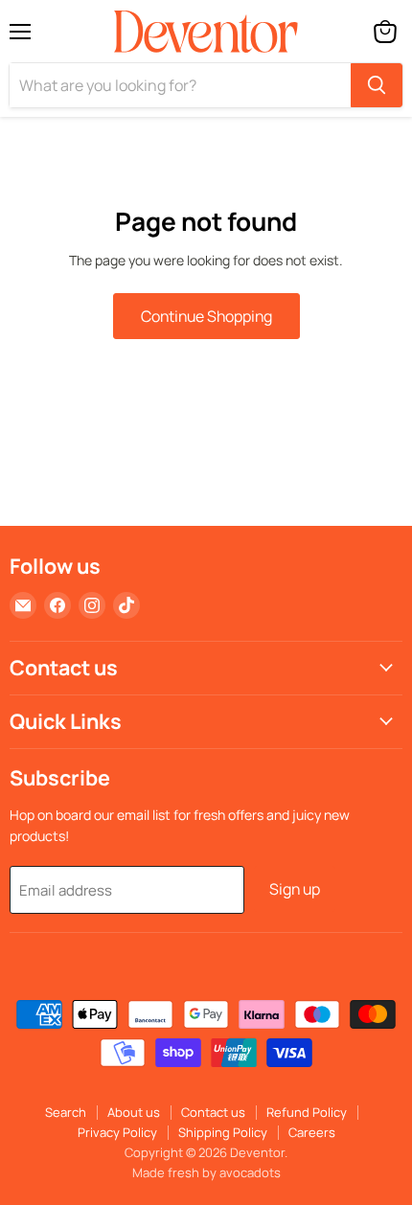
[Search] (376, 85)
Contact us (213, 1112)
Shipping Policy (222, 1132)
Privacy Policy (117, 1132)
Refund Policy (306, 1112)
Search (65, 1112)
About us (133, 1112)
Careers (311, 1132)
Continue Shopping (206, 316)
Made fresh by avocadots (206, 1172)
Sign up (294, 888)
